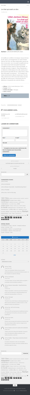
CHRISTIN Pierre (21, 202)
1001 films (5, 198)
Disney (11, 205)
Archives (3, 259)
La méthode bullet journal (21, 114)
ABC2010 (19, 198)
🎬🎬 (2, 217)
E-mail (17, 137)
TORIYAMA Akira (18, 213)
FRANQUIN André (12, 207)
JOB (25, 207)
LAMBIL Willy (12, 209)
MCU (17, 209)
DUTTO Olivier (22, 205)
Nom (4, 137)
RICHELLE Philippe (13, 211)
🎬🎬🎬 (8, 217)
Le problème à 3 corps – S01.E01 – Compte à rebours (13, 225)
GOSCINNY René (19, 207)
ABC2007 (11, 198)
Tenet (6, 181)
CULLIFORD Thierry (12, 364)
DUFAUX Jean (16, 205)
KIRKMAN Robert (4, 209)
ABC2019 (26, 198)
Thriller (10, 213)
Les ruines (11, 317)
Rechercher (3, 172)
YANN (25, 215)
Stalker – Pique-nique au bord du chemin (18, 338)
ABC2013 (22, 198)
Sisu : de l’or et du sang (10, 192)
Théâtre (13, 213)
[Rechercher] (27, 174)
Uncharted (7, 184)
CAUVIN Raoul (5, 202)
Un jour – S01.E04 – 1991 (6, 227)
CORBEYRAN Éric (5, 203)
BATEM (19, 200)
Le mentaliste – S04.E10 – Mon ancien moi (11, 230)
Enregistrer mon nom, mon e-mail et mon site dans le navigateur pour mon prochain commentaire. (14, 150)
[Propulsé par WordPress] (14, 390)
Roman (19, 105)
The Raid (7, 189)
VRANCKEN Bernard (20, 215)
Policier (7, 211)
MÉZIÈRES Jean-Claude (23, 209)
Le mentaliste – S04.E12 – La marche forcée (11, 229)
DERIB (18, 203)
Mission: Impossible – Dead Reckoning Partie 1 (16, 187)
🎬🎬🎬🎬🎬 (5, 219)
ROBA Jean (19, 211)
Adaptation (5, 200)
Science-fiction (4, 213)
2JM (2, 181)
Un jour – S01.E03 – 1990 (6, 232)
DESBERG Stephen (5, 205)
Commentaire (6, 128)
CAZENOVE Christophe (13, 202)
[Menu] (28, 2)
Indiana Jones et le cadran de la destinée (18, 327)
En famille (4, 207)
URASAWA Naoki (12, 215)
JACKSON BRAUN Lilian (12, 105)
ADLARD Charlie (13, 200)
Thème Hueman (23, 390)
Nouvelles (3, 211)
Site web (5, 142)
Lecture (3, 5)
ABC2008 (15, 198)
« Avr (14, 254)
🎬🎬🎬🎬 (17, 217)
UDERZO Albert (4, 215)
